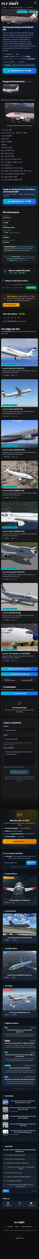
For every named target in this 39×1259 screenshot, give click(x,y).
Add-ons (4, 7)
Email (6, 735)
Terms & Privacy (26, 1226)
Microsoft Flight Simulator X (16, 7)
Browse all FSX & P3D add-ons (20, 669)
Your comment (9, 748)
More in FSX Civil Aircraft (20, 674)
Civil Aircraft (29, 7)
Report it (12, 260)
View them (31, 287)
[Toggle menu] (35, 3)
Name (6, 726)
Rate (17, 54)
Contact (10, 1226)
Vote (6, 1191)
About (17, 1226)
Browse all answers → (19, 1088)
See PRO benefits (10, 305)
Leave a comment (20, 693)
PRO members (8, 250)
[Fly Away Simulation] (17, 3)
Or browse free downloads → (19, 846)
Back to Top (19, 1238)
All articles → (19, 1139)
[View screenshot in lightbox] (34, 21)
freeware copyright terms (15, 258)
